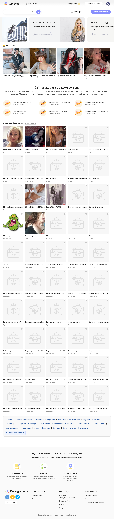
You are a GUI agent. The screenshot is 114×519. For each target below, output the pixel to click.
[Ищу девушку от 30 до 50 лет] (35, 338)
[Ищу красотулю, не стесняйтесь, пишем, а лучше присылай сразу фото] (78, 338)
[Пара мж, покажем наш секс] (78, 194)
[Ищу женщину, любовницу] (99, 366)
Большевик (69, 424)
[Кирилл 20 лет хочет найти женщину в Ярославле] (56, 280)
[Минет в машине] (78, 309)
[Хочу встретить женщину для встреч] (99, 309)
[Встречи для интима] (35, 136)
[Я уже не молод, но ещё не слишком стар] (35, 309)
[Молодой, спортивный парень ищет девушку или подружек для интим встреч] (13, 395)
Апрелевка (62, 420)
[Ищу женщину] (99, 165)
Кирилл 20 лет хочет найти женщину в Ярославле (64, 293)
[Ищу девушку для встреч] (35, 165)
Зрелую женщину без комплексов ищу (82, 379)
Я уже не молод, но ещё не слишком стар (40, 322)
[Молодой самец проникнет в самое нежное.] (13, 280)
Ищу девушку (30, 379)
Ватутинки (46, 428)
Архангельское (74, 420)
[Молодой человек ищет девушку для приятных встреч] (35, 395)
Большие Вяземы (83, 424)
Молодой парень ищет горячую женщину (18, 207)
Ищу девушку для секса (76, 408)
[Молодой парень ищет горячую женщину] (13, 194)
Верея (65, 428)
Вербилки (56, 428)
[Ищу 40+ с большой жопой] (13, 165)
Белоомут (32, 424)
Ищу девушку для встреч (34, 178)
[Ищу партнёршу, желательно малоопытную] (56, 366)
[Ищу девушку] (35, 366)
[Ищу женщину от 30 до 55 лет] (56, 338)
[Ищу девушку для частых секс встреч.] (99, 395)
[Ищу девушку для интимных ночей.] (56, 395)
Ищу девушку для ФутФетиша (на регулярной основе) (66, 322)
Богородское (57, 424)
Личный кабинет (93, 4)
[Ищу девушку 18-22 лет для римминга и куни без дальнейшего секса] (99, 136)
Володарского (84, 428)
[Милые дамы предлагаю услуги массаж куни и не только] (13, 223)
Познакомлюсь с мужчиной (56, 149)
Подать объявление (101, 12)
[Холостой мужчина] (99, 194)
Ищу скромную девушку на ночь (15, 379)
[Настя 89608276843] (56, 194)
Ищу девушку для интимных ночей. (59, 408)
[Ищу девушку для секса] (78, 395)
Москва (11, 420)
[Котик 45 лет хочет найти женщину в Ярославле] (78, 251)
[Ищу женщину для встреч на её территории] (78, 165)
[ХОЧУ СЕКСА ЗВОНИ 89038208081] (35, 194)
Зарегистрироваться (42, 34)
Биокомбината (44, 424)
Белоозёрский (20, 424)
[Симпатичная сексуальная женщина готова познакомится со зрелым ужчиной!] (13, 136)
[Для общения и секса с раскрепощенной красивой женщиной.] (56, 251)
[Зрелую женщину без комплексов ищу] (78, 366)
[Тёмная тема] (108, 4)
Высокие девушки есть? (12, 322)
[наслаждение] (78, 136)
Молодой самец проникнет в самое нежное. (19, 293)
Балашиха (96, 420)
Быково (37, 428)
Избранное (72, 4)
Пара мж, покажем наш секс (78, 207)
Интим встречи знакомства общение (38, 236)
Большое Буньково (13, 428)
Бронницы (27, 428)
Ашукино (86, 420)
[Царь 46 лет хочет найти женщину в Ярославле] (35, 280)
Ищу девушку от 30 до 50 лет (35, 351)
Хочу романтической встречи (100, 264)
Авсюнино (40, 420)
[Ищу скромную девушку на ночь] (13, 366)
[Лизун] (13, 251)
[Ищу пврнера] (56, 165)
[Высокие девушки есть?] (13, 309)
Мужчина (49, 236)
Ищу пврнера (51, 178)
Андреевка (51, 420)
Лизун (5, 264)
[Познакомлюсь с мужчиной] (56, 136)
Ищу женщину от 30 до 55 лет (57, 351)
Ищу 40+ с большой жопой (13, 178)
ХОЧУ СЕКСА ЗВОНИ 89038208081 (37, 207)
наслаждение (73, 149)
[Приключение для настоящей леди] (99, 280)
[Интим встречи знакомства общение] (35, 223)
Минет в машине (74, 322)
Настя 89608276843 (53, 207)
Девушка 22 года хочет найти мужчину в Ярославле (87, 293)
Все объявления (30, 123)
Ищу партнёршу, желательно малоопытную (62, 379)
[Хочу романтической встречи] (99, 251)
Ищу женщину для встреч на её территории (84, 178)
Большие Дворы (99, 424)
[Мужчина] (56, 223)
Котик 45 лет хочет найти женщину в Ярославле (85, 264)
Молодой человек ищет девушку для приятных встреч (45, 408)
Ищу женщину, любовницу (99, 379)
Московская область (25, 420)
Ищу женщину (94, 178)
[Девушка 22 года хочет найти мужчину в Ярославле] (78, 280)
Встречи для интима (32, 149)
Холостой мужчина (96, 207)
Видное (73, 428)
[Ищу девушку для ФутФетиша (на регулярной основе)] (56, 309)
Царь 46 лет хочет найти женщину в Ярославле (42, 293)
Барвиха (9, 424)
